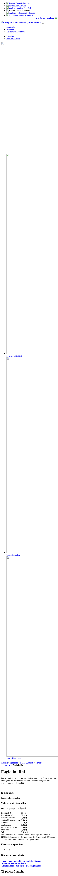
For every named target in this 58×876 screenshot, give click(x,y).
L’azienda (10, 27)
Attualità (10, 29)
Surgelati (26, 763)
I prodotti (10, 36)
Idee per (13, 39)
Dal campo (15, 32)
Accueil (4, 763)
